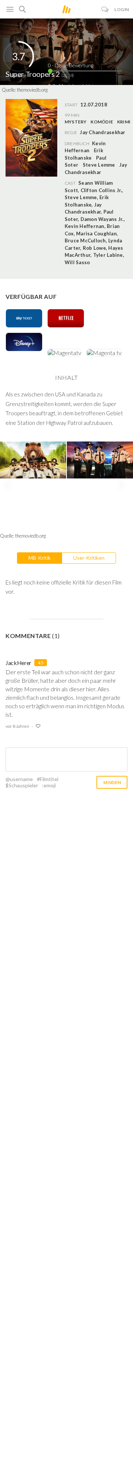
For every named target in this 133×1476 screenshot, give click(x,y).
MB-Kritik (39, 558)
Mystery (76, 122)
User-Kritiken (89, 558)
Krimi (123, 122)
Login (122, 9)
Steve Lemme (99, 165)
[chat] (105, 9)
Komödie (102, 122)
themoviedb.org (32, 90)
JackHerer (18, 662)
